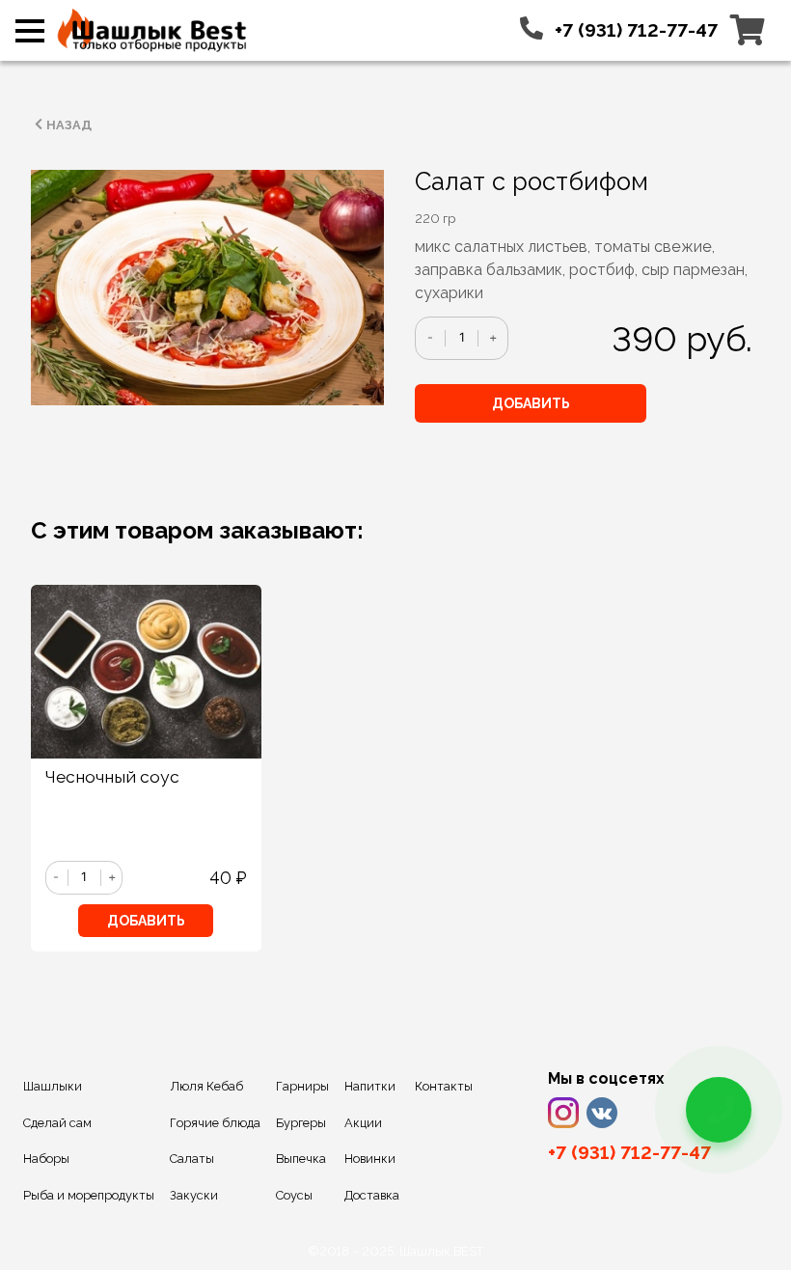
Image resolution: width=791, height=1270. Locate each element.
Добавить (531, 403)
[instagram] (563, 1112)
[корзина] (747, 29)
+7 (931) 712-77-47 (636, 30)
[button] (29, 37)
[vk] (601, 1112)
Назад (69, 125)
